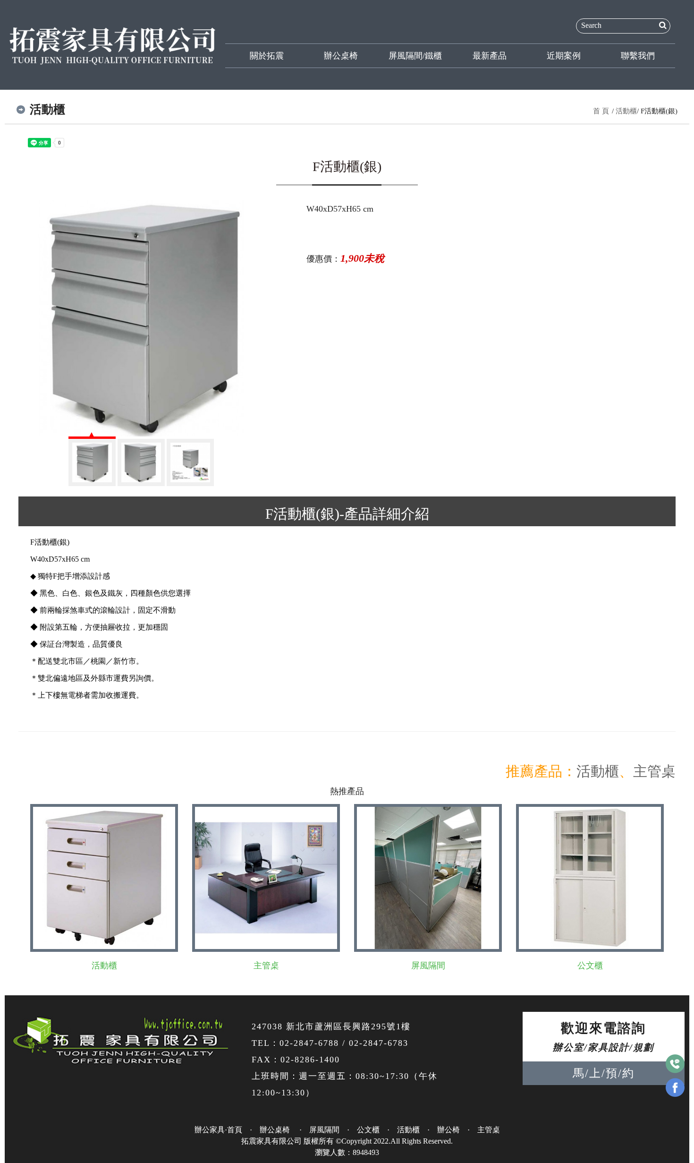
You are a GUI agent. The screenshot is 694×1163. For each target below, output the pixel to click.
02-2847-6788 (309, 1043)
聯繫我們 (638, 55)
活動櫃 (626, 111)
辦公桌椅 (341, 55)
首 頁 (601, 111)
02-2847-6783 (378, 1043)
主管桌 (654, 771)
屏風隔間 (428, 965)
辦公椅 (448, 1130)
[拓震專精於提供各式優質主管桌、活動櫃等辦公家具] (113, 44)
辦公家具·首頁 (218, 1130)
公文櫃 (590, 965)
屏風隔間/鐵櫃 (415, 55)
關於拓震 (267, 55)
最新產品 (490, 55)
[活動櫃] (141, 318)
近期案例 (564, 55)
